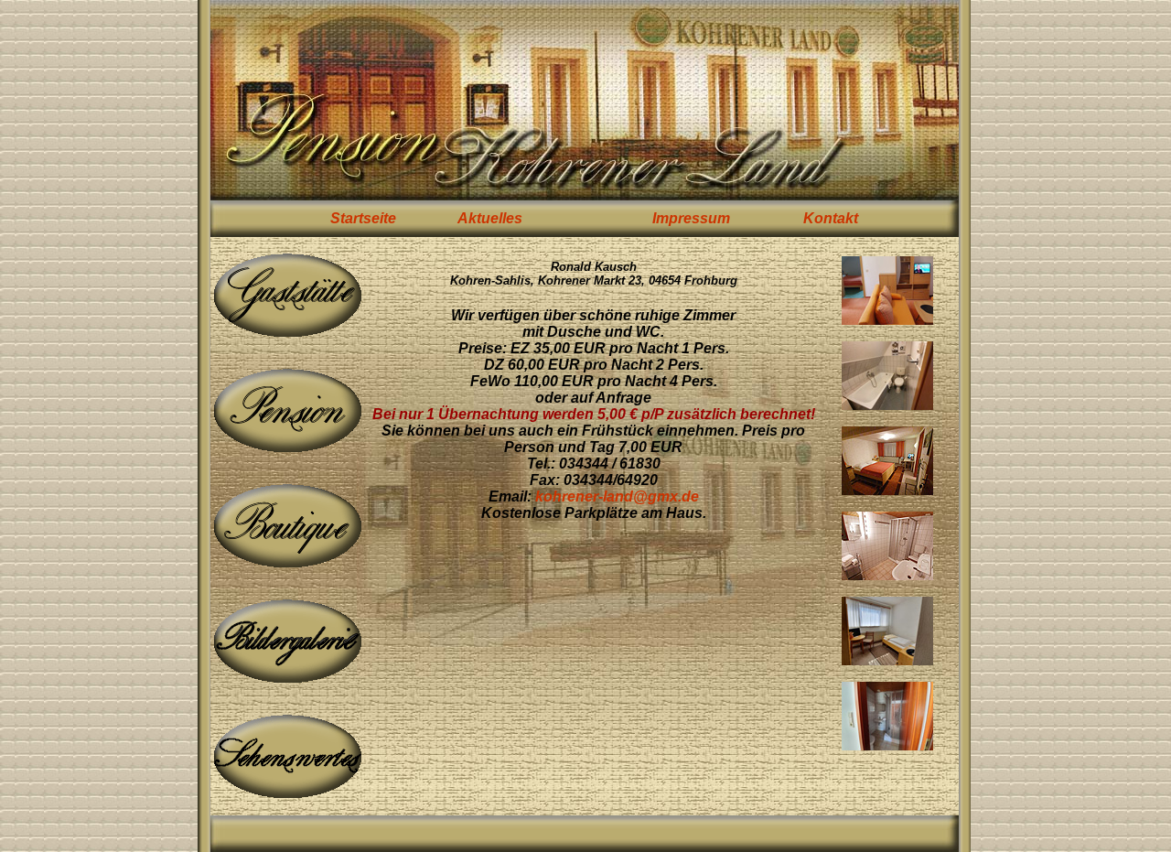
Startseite (363, 218)
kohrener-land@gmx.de (617, 496)
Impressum (691, 218)
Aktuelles (489, 218)
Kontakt (830, 218)
